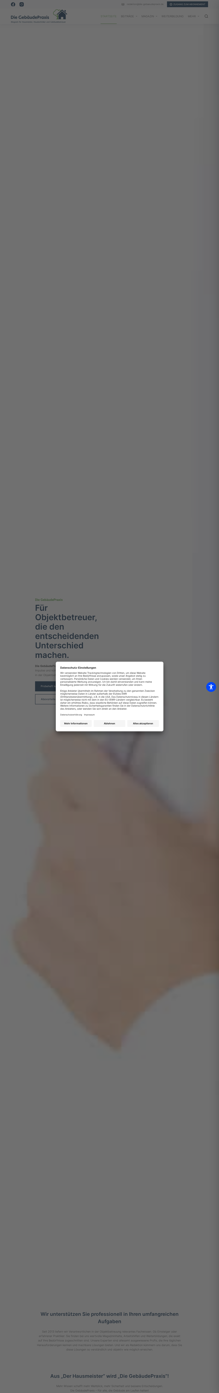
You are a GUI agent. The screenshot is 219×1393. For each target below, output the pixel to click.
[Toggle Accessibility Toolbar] (211, 687)
